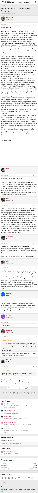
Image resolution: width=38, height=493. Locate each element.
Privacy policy (22, 489)
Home (33, 489)
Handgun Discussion (9, 407)
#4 (36, 243)
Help (28, 489)
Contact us (4, 489)
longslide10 (5, 14)
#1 (36, 24)
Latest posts (5, 448)
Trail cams (7, 429)
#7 (36, 322)
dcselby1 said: (6, 340)
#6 (36, 300)
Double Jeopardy (9, 416)
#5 (36, 268)
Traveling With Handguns (11, 413)
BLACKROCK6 (32, 469)
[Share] (34, 24)
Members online (7, 437)
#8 (36, 337)
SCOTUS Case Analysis (11, 410)
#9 (36, 366)
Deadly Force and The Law (11, 420)
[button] (2, 487)
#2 (36, 175)
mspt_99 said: (6, 370)
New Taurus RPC (9, 404)
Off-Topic (6, 426)
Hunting (6, 432)
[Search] (36, 2)
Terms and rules (13, 489)
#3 (36, 205)
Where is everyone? (10, 422)
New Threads (6, 401)
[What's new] (32, 2)
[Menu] (2, 2)
